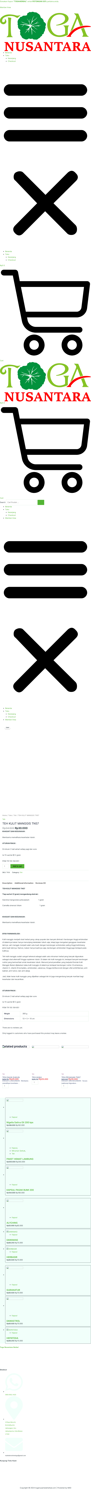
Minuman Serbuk (18, 1151)
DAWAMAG (12, 1240)
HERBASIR (12, 1257)
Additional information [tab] (24, 883)
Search (3, 502)
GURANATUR (13, 1290)
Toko (7, 55)
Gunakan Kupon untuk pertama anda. (29, 1)
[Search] (41, 502)
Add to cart (17, 866)
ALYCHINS (12, 1222)
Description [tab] (7, 883)
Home (4, 815)
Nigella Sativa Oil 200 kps (20, 1122)
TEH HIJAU (37, 1077)
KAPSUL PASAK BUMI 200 (20, 1190)
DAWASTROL (13, 1321)
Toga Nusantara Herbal (9, 1347)
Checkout (12, 61)
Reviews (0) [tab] (41, 883)
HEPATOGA (12, 1338)
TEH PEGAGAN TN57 (71, 1077)
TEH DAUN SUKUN (11, 1077)
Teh (15, 815)
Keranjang (12, 58)
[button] (45, 157)
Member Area (5, 7)
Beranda (8, 53)
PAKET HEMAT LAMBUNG (20, 1159)
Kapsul (14, 1117)
